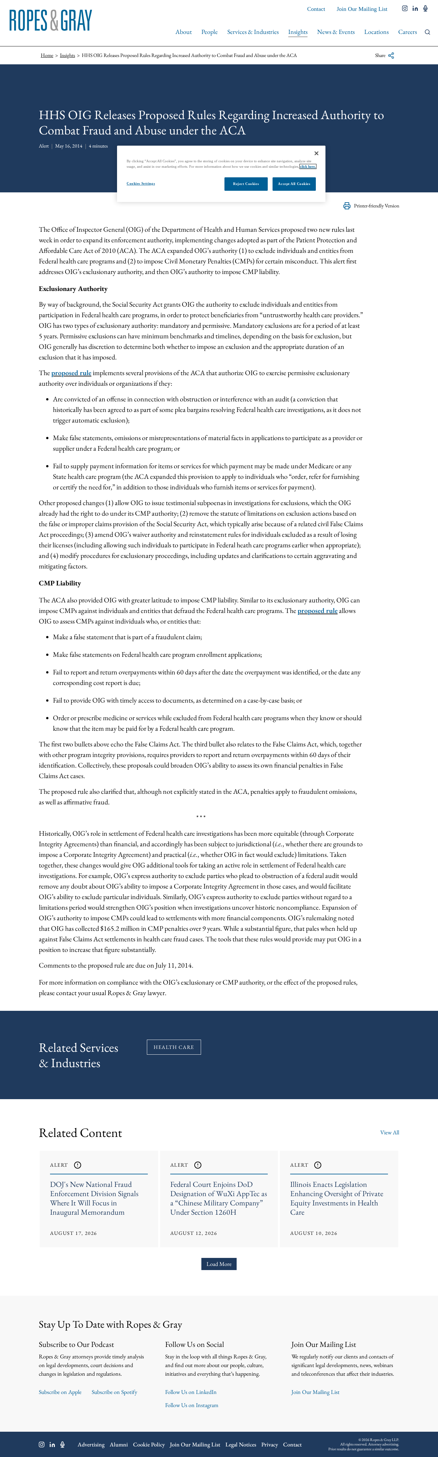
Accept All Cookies (294, 184)
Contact (316, 9)
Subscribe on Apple (60, 1392)
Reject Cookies (246, 184)
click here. (308, 166)
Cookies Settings (141, 183)
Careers (407, 32)
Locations (376, 32)
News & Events (336, 32)
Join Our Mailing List (362, 9)
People (209, 32)
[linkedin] (415, 9)
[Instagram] (41, 1444)
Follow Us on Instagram (191, 1405)
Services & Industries (253, 32)
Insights (297, 32)
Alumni (119, 1444)
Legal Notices (240, 1444)
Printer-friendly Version (376, 205)
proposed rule (71, 372)
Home (47, 55)
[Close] (316, 153)
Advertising (91, 1444)
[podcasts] (425, 9)
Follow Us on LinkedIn (191, 1392)
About (183, 32)
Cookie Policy (149, 1444)
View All (389, 1132)
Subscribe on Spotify (114, 1392)
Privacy (269, 1444)
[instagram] (405, 9)
